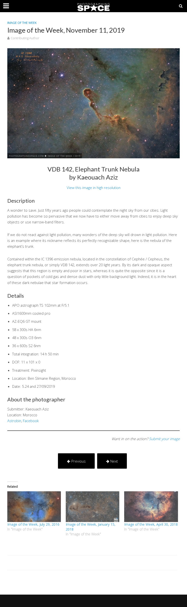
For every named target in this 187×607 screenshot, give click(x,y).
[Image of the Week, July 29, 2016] (34, 506)
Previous (78, 461)
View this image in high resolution (94, 187)
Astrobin (14, 420)
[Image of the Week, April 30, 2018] (151, 506)
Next (114, 461)
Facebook (31, 420)
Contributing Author (25, 38)
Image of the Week (22, 22)
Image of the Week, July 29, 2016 (33, 524)
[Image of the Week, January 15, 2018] (92, 506)
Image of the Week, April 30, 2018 (151, 524)
